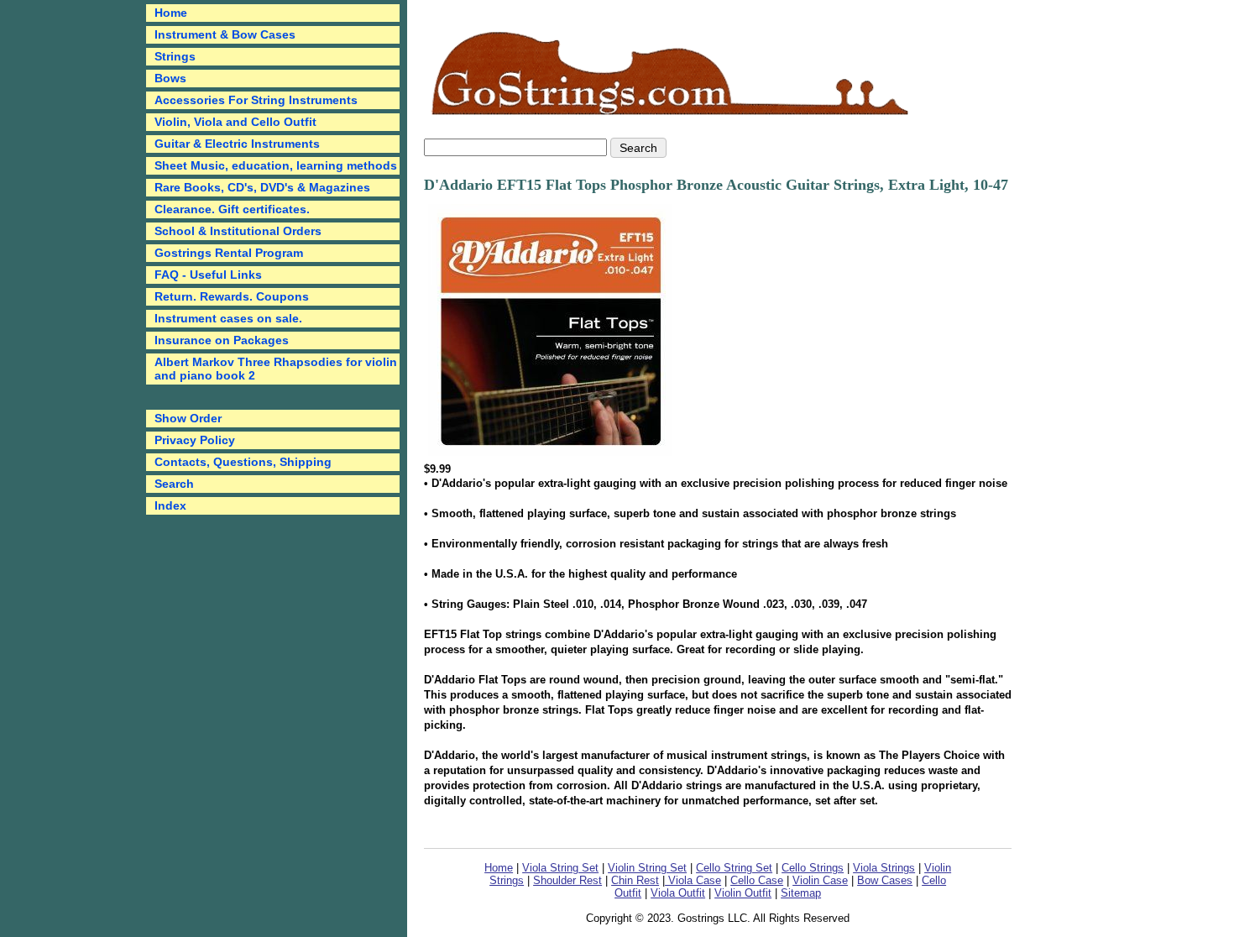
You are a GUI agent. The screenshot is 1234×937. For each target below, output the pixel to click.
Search (174, 483)
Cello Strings (813, 867)
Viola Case (693, 880)
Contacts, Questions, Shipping (243, 461)
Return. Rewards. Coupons (231, 296)
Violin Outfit (742, 893)
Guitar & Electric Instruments (237, 143)
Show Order (188, 418)
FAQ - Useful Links (208, 274)
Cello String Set (734, 867)
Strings (175, 56)
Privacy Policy (194, 440)
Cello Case (756, 880)
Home (498, 867)
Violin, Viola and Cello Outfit (235, 121)
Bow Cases (884, 880)
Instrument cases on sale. (228, 318)
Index (170, 505)
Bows (170, 78)
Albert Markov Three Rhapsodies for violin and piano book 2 (275, 368)
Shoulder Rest (567, 880)
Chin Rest (635, 880)
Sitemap (801, 893)
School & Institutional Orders (238, 231)
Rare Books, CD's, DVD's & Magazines (262, 187)
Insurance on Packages (221, 340)
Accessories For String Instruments (256, 100)
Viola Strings (884, 867)
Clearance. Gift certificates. (232, 209)
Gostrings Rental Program (228, 252)
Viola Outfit (678, 893)
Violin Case (820, 880)
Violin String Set (647, 867)
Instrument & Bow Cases (224, 34)
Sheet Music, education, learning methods (275, 165)
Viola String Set (560, 867)
